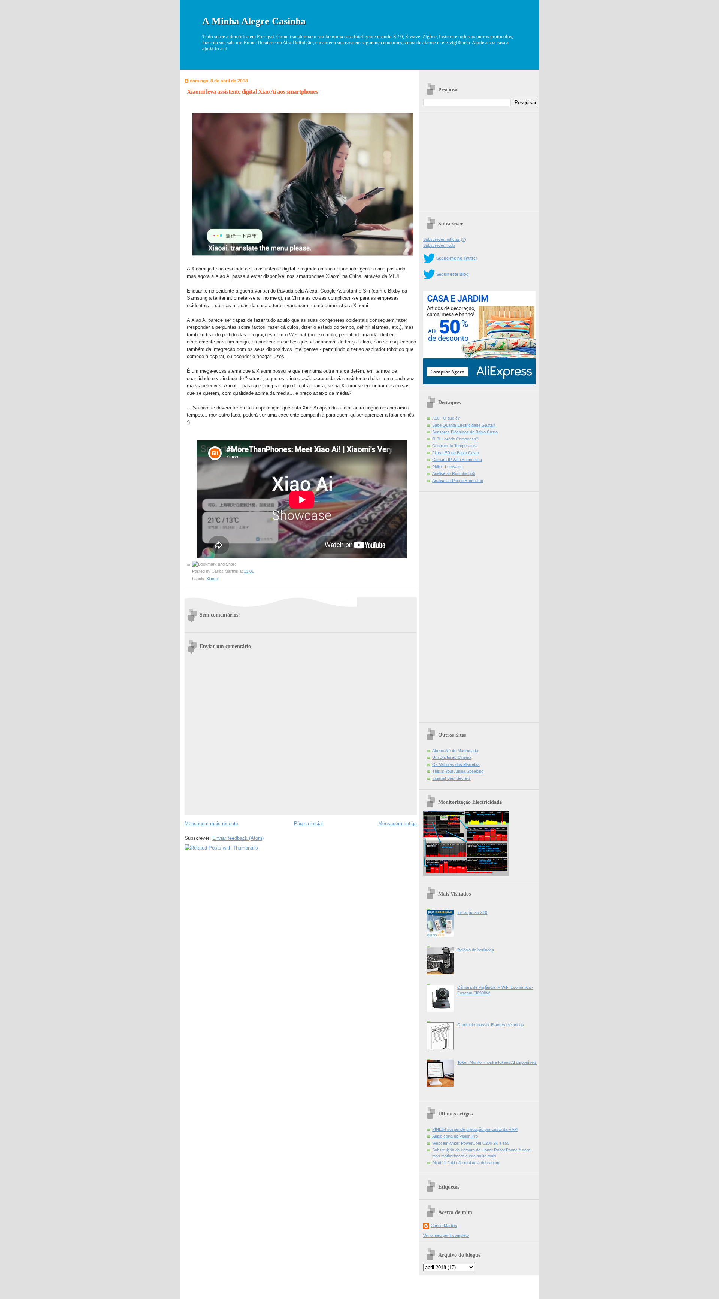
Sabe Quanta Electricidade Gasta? (463, 425)
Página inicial (308, 823)
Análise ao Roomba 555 (453, 473)
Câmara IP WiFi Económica (457, 459)
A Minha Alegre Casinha (254, 21)
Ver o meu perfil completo (446, 1235)
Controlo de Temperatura (454, 445)
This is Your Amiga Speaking (457, 771)
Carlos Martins (444, 1225)
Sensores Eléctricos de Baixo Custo (465, 432)
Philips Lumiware (447, 466)
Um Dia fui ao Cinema (451, 757)
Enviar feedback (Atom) (238, 838)
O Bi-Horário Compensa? (455, 439)
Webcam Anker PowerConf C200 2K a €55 (470, 1143)
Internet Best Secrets (451, 778)
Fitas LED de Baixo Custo (455, 453)
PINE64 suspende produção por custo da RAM (475, 1129)
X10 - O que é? (446, 418)
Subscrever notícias (441, 239)
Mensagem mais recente (211, 823)
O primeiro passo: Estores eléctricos (490, 1025)
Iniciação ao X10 (472, 912)
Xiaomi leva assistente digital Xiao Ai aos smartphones (252, 91)
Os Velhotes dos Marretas (456, 764)
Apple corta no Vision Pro (455, 1136)
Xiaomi (212, 578)
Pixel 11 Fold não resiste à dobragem (465, 1162)
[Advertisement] (479, 159)
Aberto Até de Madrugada (455, 750)
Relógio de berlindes (475, 950)
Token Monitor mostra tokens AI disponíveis (497, 1062)
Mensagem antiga (397, 823)
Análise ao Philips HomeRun (457, 480)
